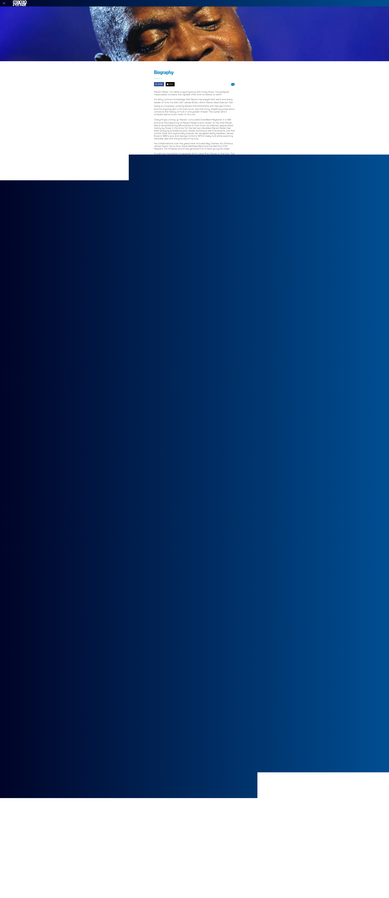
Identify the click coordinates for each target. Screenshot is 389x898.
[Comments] (232, 84)
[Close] (4, 3)
